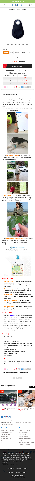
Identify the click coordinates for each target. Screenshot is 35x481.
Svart (6, 52)
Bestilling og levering (24, 430)
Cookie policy (22, 434)
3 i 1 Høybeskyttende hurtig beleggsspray (12, 408)
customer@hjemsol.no (12, 420)
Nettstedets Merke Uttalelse (26, 442)
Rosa (23, 52)
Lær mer (4, 463)
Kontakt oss (4, 436)
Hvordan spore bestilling (7, 430)
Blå (11, 52)
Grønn (17, 52)
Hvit (29, 52)
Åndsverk (3, 443)
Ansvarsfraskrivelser (6, 432)
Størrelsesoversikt (6, 434)
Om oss (3, 440)
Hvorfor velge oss (6, 438)
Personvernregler (23, 436)
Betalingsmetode (23, 432)
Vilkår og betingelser (24, 444)
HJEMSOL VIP (10, 70)
